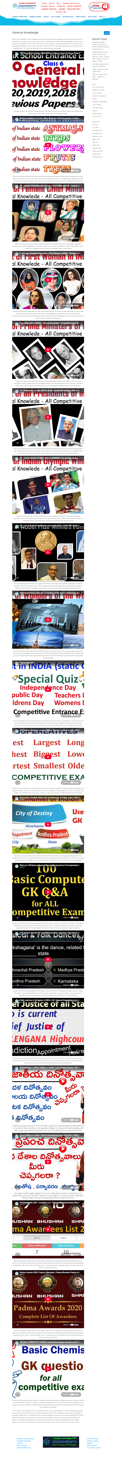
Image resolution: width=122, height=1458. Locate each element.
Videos (101, 17)
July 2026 (95, 124)
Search (107, 33)
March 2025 (96, 145)
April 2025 (95, 142)
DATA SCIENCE (74, 6)
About (52, 3)
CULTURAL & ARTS (98, 87)
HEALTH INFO (74, 9)
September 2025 (97, 136)
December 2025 (97, 130)
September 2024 (97, 151)
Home (44, 3)
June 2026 (95, 127)
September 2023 (97, 157)
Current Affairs (48, 6)
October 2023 (96, 154)
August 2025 (96, 139)
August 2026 (96, 122)
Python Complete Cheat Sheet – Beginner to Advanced (99, 77)
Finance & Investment (99, 96)
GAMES (62, 9)
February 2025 (96, 148)
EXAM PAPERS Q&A (24, 1448)
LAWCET (61, 6)
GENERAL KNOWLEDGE (19, 17)
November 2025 (97, 133)
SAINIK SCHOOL (49, 9)
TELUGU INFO (96, 116)
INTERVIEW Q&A (68, 17)
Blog (59, 3)
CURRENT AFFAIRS (35, 17)
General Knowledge (71, 3)
